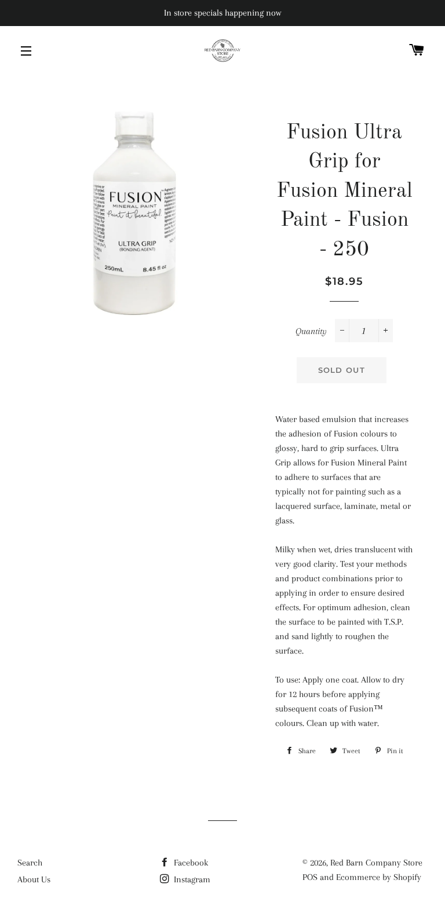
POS (310, 877)
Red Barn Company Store (376, 862)
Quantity (311, 331)
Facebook (190, 862)
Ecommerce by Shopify (378, 877)
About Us (33, 879)
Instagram (191, 879)
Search (29, 862)
